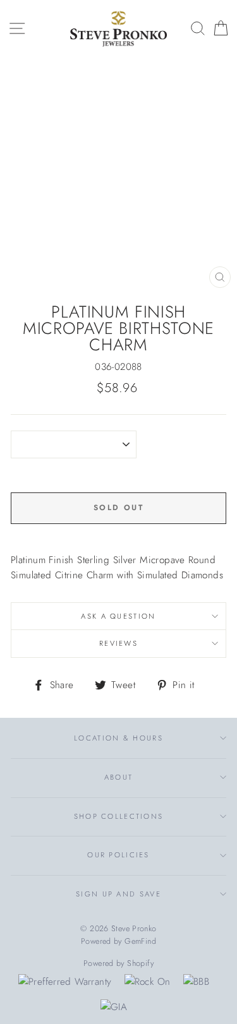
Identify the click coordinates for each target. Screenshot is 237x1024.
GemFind (140, 941)
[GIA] (113, 1007)
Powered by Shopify (118, 963)
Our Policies (118, 855)
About (118, 777)
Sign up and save (118, 894)
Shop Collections (119, 816)
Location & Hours (118, 738)
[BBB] (196, 981)
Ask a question (118, 616)
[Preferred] (64, 981)
